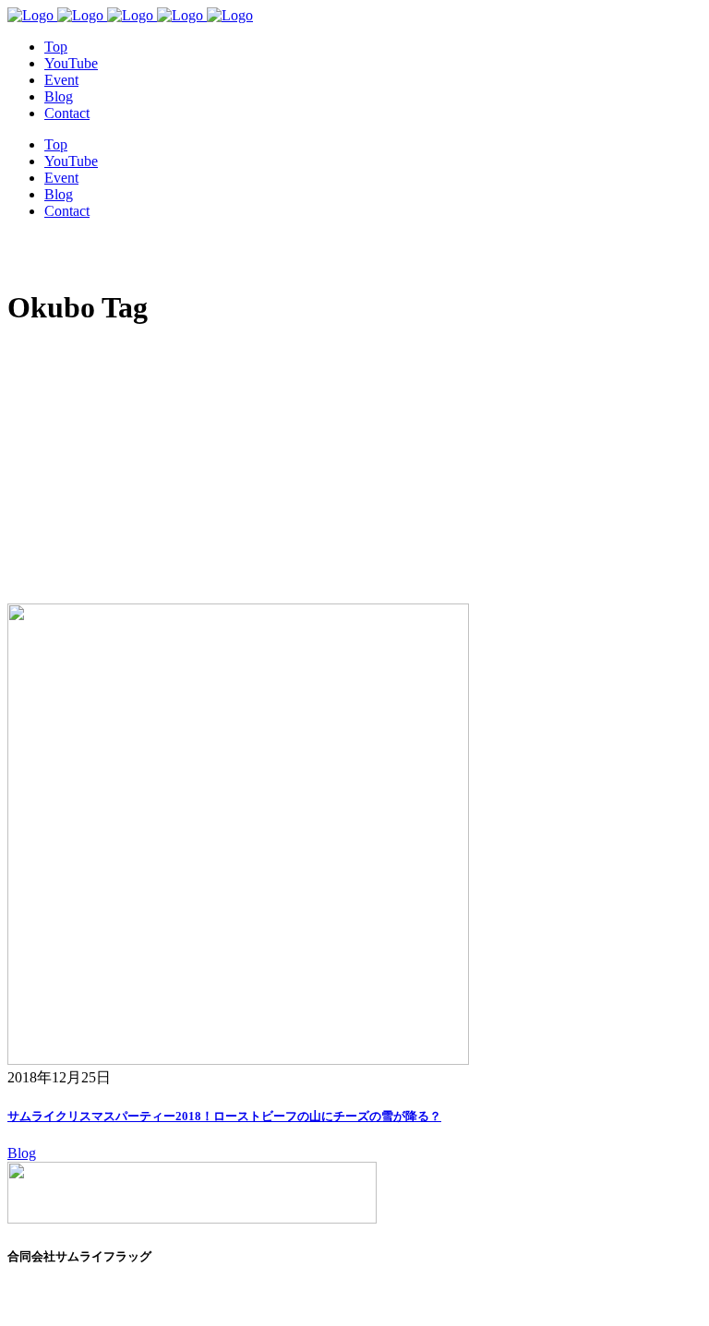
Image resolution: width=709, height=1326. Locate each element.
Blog (21, 1153)
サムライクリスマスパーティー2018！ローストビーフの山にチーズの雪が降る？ (224, 1116)
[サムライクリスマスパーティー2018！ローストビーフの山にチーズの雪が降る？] (238, 1060)
